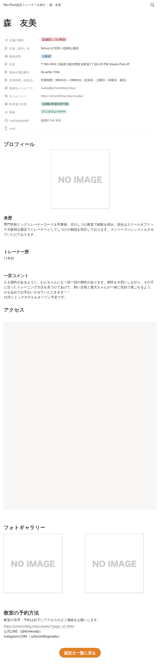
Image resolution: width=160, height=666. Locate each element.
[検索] (152, 5)
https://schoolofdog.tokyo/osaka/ (62, 96)
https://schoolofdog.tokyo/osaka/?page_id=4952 (39, 626)
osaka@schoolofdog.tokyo (58, 88)
